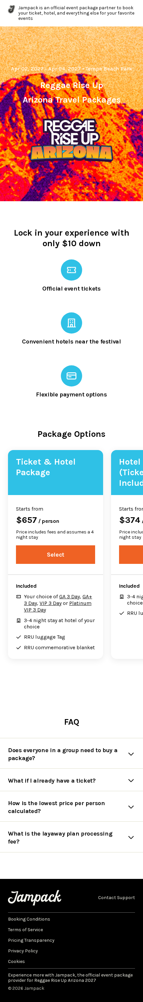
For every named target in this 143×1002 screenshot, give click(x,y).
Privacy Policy (23, 951)
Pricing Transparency (31, 940)
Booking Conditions (29, 919)
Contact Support (116, 897)
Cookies (16, 961)
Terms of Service (25, 930)
